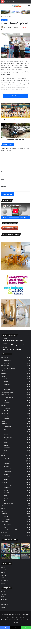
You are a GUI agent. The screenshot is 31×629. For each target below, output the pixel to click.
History (6, 416)
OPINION (4, 482)
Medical (6, 410)
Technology (7, 447)
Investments (7, 360)
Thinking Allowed (8, 503)
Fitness (6, 442)
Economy (6, 466)
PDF (3, 508)
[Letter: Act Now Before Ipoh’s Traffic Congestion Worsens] (5, 550)
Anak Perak (7, 458)
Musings (6, 381)
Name (3, 172)
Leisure (6, 445)
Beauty (6, 429)
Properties (6, 363)
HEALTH (4, 405)
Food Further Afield (7, 392)
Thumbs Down (6, 519)
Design (5, 434)
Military (6, 474)
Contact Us (4, 580)
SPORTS (9, 16)
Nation (4, 453)
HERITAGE (5, 413)
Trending (4, 532)
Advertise (4, 575)
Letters (6, 498)
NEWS (4, 455)
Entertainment (8, 437)
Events (5, 400)
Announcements (8, 397)
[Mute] (25, 217)
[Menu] (29, 7)
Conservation (7, 463)
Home (4, 16)
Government (7, 471)
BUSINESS (5, 357)
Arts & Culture (7, 426)
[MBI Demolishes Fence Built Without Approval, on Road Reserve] (5, 556)
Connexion (7, 487)
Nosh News (7, 384)
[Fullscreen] (27, 217)
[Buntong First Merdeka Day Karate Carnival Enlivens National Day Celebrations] (5, 545)
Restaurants (7, 389)
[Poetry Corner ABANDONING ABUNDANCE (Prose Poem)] (15, 550)
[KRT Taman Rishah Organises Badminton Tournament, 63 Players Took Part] (15, 556)
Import (4, 421)
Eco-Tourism (7, 524)
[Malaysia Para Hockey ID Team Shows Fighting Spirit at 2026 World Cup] (25, 550)
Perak (4, 511)
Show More (15, 96)
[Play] (3, 217)
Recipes (6, 387)
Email (3, 179)
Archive (3, 577)
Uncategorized (6, 535)
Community (7, 461)
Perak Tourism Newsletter (11, 530)
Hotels (5, 527)
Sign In (3, 583)
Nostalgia (6, 418)
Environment (7, 469)
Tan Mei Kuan (7, 27)
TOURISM (5, 522)
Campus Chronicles (9, 368)
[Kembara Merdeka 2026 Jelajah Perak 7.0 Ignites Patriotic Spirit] (25, 545)
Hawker (6, 379)
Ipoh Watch (7, 492)
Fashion (6, 440)
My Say (6, 500)
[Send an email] (10, 27)
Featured (4, 371)
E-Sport (6, 516)
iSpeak (5, 495)
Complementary (8, 408)
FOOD (4, 376)
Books (5, 432)
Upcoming (7, 402)
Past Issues (5, 506)
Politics (6, 479)
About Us (3, 569)
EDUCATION (5, 365)
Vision (3, 572)
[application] (15, 211)
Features (4, 373)
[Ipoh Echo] (15, 6)
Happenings (5, 394)
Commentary (7, 485)
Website (3, 186)
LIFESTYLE (5, 424)
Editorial (6, 490)
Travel (5, 450)
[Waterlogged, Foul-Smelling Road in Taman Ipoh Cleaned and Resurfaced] (25, 556)
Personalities (7, 477)
